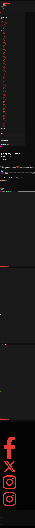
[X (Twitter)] (1, 522)
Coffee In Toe (1, 341)
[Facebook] (1, 524)
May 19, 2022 (3, 159)
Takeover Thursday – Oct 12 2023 (4, 266)
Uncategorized (4, 131)
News (3, 130)
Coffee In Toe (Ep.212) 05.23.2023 (4, 419)
